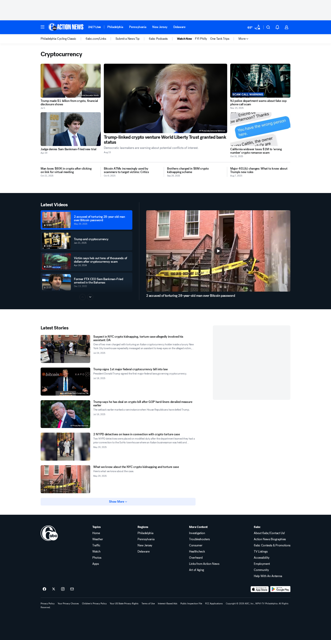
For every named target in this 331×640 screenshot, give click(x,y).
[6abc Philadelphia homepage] (66, 27)
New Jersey (159, 27)
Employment (262, 563)
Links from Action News (204, 563)
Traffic (96, 545)
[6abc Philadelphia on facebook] (44, 589)
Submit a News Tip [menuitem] (128, 38)
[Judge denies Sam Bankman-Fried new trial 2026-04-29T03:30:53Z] (71, 129)
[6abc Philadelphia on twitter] (53, 589)
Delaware (179, 27)
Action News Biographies (270, 539)
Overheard (196, 557)
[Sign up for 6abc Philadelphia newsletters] (72, 589)
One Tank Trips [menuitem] (219, 38)
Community (261, 570)
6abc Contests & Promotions (272, 545)
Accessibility (262, 557)
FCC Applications (214, 603)
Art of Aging (196, 570)
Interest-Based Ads (167, 603)
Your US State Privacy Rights (124, 603)
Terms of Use (148, 603)
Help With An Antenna (268, 576)
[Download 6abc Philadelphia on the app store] (260, 589)
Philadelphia (115, 27)
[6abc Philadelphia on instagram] (63, 589)
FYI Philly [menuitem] (201, 38)
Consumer (195, 545)
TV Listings (260, 551)
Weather (97, 539)
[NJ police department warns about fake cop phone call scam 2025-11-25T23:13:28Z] (260, 81)
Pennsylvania (137, 27)
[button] (43, 27)
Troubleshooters (199, 539)
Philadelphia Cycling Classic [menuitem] (58, 38)
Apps (95, 563)
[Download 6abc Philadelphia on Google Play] (280, 589)
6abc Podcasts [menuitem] (158, 38)
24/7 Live (94, 27)
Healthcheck (197, 551)
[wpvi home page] (49, 533)
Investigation (197, 533)
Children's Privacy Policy (94, 603)
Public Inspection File (191, 603)
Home (96, 533)
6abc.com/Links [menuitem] (96, 38)
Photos (96, 557)
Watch (96, 551)
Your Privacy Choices (68, 603)
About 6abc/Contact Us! (269, 533)
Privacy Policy (48, 603)
